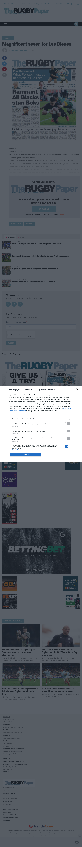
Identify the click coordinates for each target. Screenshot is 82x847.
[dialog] (41, 423)
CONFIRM (26, 454)
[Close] (78, 390)
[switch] (67, 423)
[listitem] (41, 419)
